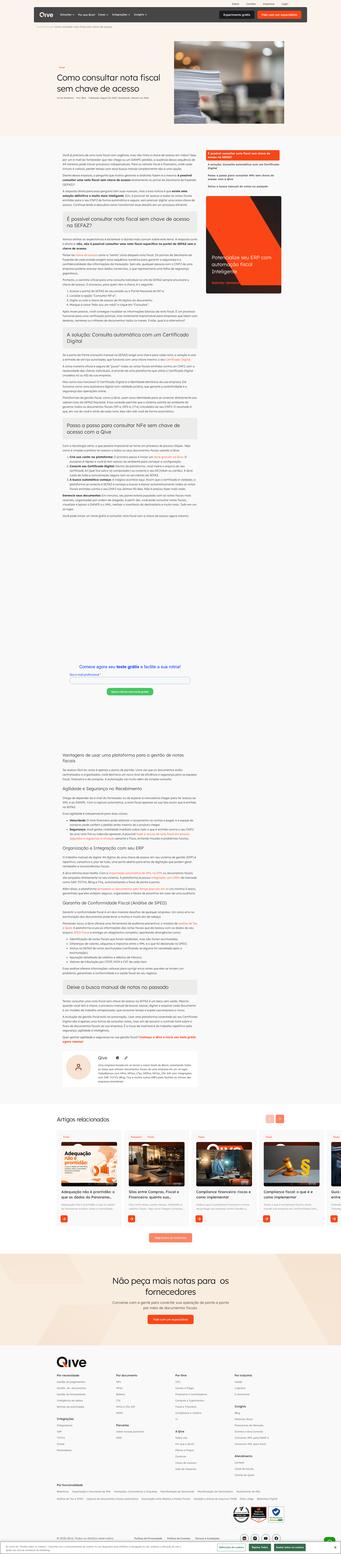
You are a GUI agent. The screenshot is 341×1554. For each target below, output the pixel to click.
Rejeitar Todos (260, 1547)
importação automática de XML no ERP (135, 873)
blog (49, 26)
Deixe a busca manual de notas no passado (238, 186)
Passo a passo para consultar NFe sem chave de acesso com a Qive (241, 177)
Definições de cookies (231, 1547)
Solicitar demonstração (230, 283)
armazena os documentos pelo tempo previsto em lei (133, 889)
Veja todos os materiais (170, 1238)
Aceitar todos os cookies (290, 1547)
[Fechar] (335, 1547)
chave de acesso (86, 255)
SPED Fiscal (81, 932)
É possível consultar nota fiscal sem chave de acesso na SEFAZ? (239, 155)
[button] (67, 15)
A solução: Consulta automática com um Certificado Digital (243, 166)
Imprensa (268, 4)
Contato (251, 4)
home (40, 26)
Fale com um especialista (279, 15)
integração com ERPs (165, 877)
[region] (170, 1547)
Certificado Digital (178, 359)
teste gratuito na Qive (168, 457)
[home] (46, 15)
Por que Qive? (86, 14)
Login (285, 4)
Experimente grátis (236, 15)
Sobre (235, 4)
